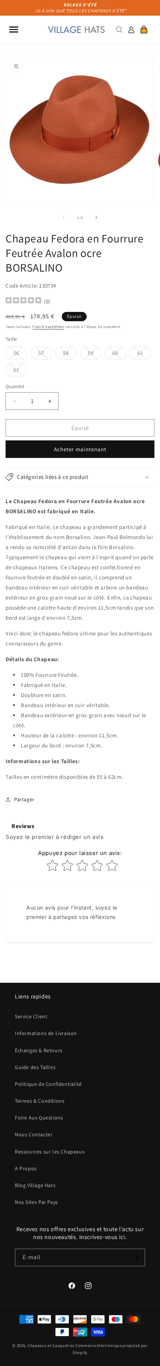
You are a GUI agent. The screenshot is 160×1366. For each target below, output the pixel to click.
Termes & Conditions (39, 1100)
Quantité (15, 386)
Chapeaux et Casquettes (51, 1345)
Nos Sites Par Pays (36, 1202)
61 (144, 354)
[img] (23, 301)
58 (70, 354)
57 (45, 354)
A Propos (26, 1168)
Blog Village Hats (35, 1185)
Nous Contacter (33, 1134)
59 (95, 354)
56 (20, 354)
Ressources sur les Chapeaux (49, 1151)
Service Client (31, 1016)
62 (20, 371)
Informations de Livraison (46, 1033)
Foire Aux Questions (39, 1117)
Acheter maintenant (80, 449)
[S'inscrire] (136, 1257)
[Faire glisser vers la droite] (96, 217)
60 (119, 354)
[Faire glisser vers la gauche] (63, 217)
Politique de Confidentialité (48, 1084)
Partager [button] (24, 799)
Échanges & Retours (39, 1050)
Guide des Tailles (35, 1067)
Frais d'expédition (48, 326)
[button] (13, 29)
